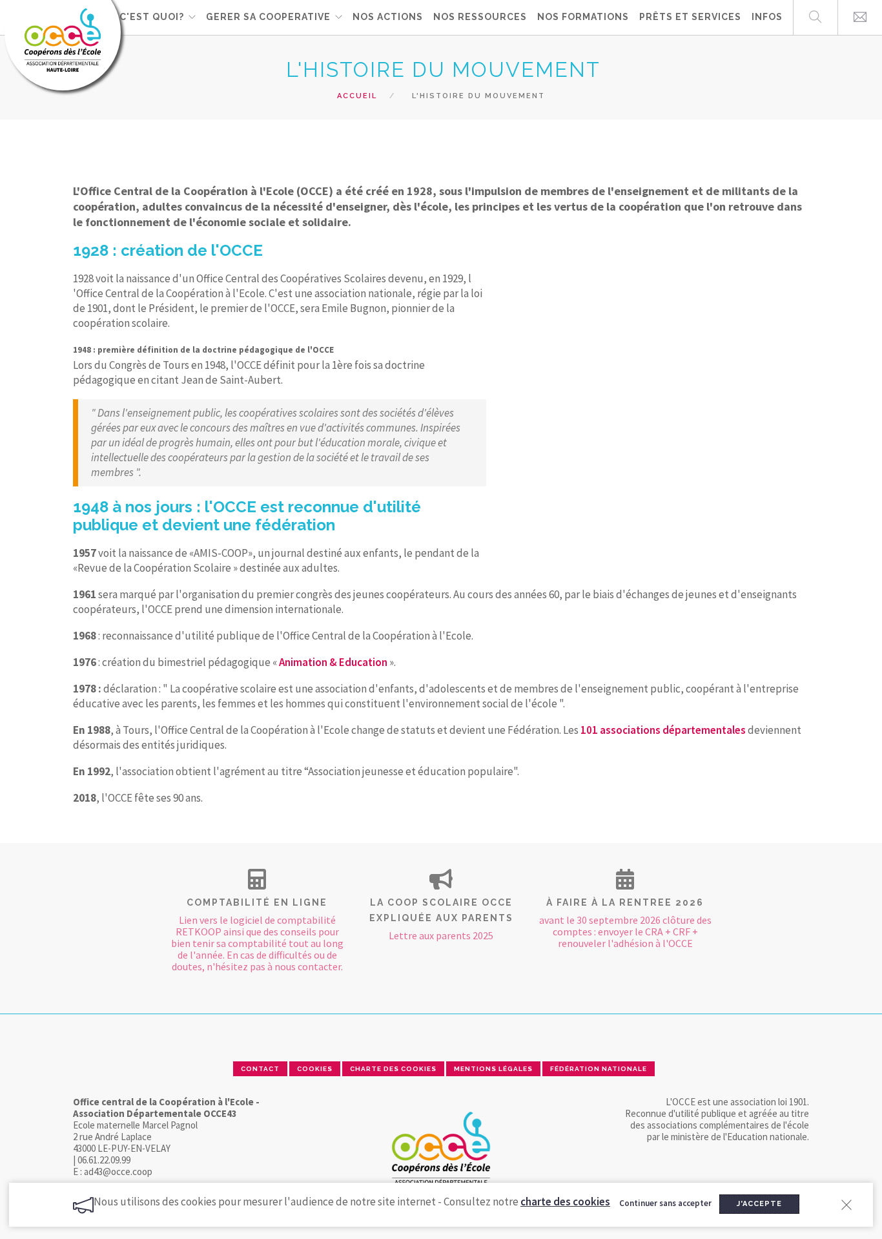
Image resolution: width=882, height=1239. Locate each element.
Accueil (357, 96)
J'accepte (759, 1204)
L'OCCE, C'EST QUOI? (130, 17)
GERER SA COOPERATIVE (268, 17)
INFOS (767, 17)
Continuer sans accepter (665, 1203)
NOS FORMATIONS (583, 17)
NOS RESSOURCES (480, 17)
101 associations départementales (663, 730)
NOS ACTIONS (388, 17)
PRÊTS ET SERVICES (690, 17)
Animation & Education (333, 662)
